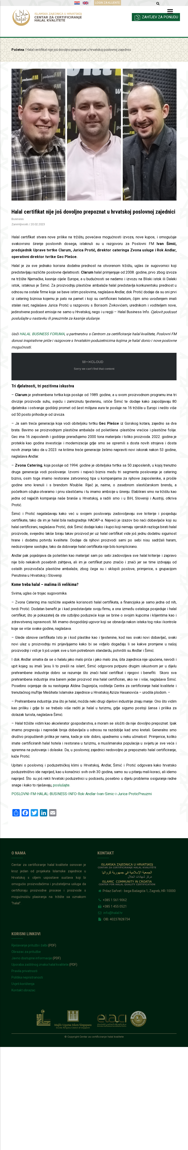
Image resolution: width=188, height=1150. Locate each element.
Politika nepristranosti (27, 977)
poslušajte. (61, 785)
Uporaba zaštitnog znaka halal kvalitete (40, 964)
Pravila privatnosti (24, 971)
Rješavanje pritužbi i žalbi (29, 945)
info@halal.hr (113, 913)
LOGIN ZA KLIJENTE (107, 2)
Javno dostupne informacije (31, 958)
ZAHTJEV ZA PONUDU (159, 17)
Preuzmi (145, 794)
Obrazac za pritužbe (26, 952)
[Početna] (51, 16)
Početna (17, 50)
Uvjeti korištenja (22, 984)
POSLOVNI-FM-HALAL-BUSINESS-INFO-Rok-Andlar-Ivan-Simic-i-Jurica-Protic (74, 794)
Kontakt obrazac (23, 990)
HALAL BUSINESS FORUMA (41, 334)
